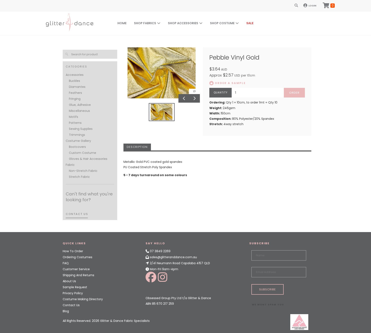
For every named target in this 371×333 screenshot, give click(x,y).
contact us (77, 214)
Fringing (75, 99)
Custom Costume (82, 153)
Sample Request (75, 287)
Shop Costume (222, 23)
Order (294, 93)
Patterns (75, 123)
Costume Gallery (78, 141)
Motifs (73, 117)
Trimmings (77, 135)
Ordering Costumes (77, 257)
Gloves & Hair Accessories (88, 159)
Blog (66, 311)
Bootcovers (77, 147)
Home (121, 23)
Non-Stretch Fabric (83, 171)
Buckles (74, 81)
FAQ (66, 263)
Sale (250, 23)
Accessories (75, 75)
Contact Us (71, 305)
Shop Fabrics (145, 23)
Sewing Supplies (81, 129)
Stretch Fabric (79, 177)
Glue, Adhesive (80, 105)
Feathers (75, 93)
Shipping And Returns (78, 275)
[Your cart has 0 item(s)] (329, 5)
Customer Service (76, 269)
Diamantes (77, 87)
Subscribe (267, 289)
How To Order (73, 251)
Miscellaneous (79, 111)
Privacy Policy (73, 293)
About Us (69, 281)
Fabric (70, 165)
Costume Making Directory (83, 299)
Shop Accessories (183, 23)
